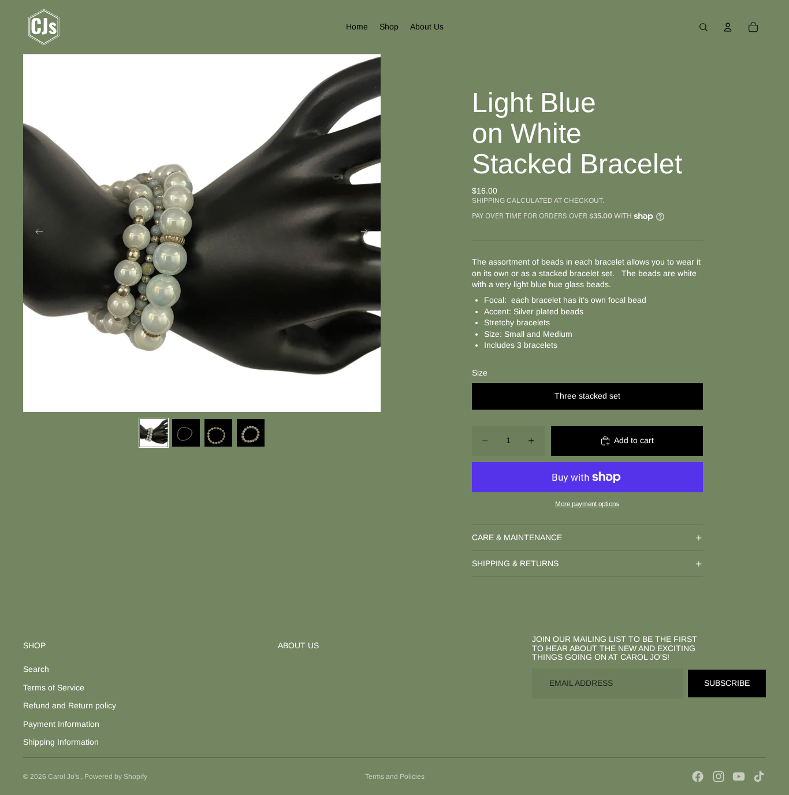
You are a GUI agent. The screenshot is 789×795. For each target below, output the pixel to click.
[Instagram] (718, 776)
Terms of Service (53, 687)
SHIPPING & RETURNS (515, 563)
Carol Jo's (64, 776)
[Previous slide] (36, 233)
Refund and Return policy (69, 705)
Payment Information (61, 724)
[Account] (727, 27)
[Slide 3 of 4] (218, 433)
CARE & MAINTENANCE (517, 537)
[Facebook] (698, 776)
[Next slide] (368, 233)
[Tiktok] (759, 776)
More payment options (587, 503)
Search (36, 669)
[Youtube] (739, 776)
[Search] (703, 27)
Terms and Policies (395, 776)
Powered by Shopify (115, 776)
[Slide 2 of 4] (186, 433)
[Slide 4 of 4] (251, 433)
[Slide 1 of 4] (154, 433)
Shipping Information (61, 741)
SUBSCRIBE (727, 683)
